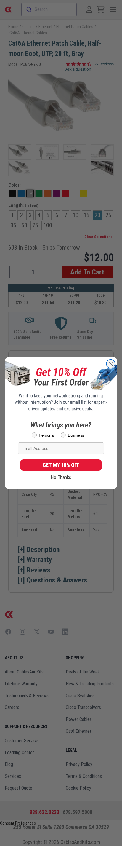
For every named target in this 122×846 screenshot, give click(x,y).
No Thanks (61, 477)
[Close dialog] (110, 364)
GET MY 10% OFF (61, 465)
